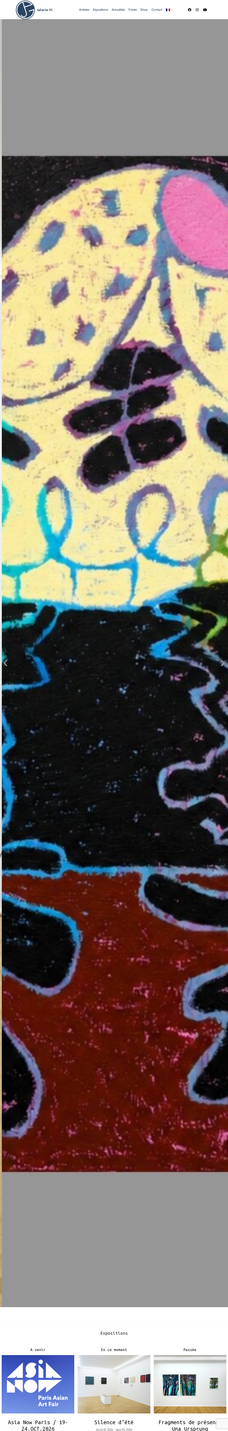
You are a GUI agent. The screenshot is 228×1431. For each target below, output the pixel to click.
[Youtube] (205, 10)
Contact (156, 9)
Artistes (84, 9)
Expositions (100, 9)
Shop (144, 9)
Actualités (118, 9)
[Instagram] (197, 10)
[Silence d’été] (114, 1384)
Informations (22, 1295)
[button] (5, 663)
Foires (133, 9)
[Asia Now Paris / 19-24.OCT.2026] (38, 1384)
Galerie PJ (44, 10)
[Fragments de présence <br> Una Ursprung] (190, 1384)
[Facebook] (190, 10)
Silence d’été (114, 1422)
